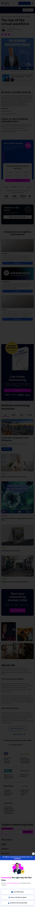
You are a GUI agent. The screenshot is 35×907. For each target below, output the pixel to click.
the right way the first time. (16, 879)
